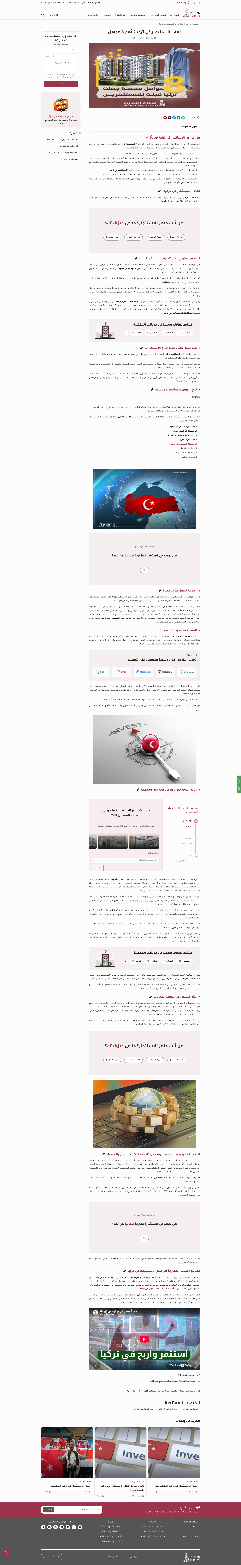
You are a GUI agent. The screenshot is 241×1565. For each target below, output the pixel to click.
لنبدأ (144, 570)
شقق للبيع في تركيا (111, 1532)
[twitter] (68, 1527)
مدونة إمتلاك (183, 24)
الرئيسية (196, 24)
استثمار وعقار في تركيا (69, 140)
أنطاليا (168, 333)
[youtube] (80, 1527)
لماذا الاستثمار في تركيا (168, 1409)
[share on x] (169, 118)
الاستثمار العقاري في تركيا (153, 1532)
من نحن (190, 1527)
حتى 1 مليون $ (112, 237)
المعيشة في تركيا (71, 159)
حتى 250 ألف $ (155, 237)
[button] (48, 56)
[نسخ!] (147, 138)
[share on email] (165, 118)
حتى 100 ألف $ (176, 237)
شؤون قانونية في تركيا (69, 146)
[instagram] (61, 1527)
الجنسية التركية (71, 153)
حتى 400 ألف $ (133, 237)
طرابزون (152, 333)
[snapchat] (43, 1527)
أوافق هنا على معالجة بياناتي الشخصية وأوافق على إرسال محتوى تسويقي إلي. (61, 76)
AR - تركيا (56, 1557)
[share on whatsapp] (183, 118)
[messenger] (49, 1527)
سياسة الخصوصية (191, 1537)
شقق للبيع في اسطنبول (111, 1542)
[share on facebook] (178, 118)
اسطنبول (184, 333)
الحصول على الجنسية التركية (116, 979)
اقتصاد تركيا (54, 153)
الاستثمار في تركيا (166, 24)
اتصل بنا (191, 1532)
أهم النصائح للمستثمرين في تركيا (157, 1289)
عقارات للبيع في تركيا (111, 1527)
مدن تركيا (50, 140)
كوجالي (136, 333)
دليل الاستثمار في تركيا (143, 1409)
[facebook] (74, 1527)
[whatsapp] (55, 1527)
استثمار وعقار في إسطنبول (152, 1537)
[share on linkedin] (174, 118)
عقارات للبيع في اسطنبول (111, 1537)
